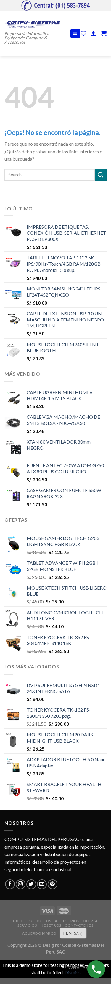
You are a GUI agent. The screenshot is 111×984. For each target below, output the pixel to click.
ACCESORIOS (67, 921)
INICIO (18, 921)
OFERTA (90, 921)
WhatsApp (81, 967)
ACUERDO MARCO (39, 933)
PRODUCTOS (40, 921)
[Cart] (104, 33)
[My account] (93, 33)
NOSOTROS (51, 925)
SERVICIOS (27, 925)
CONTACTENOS (79, 925)
